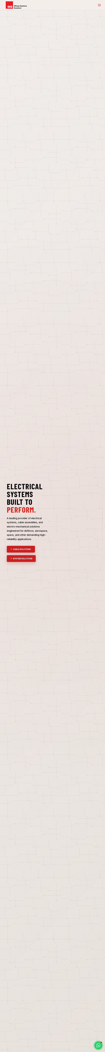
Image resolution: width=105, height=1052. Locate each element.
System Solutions (22, 558)
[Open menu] (99, 5)
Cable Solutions (22, 549)
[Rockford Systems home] (17, 5)
